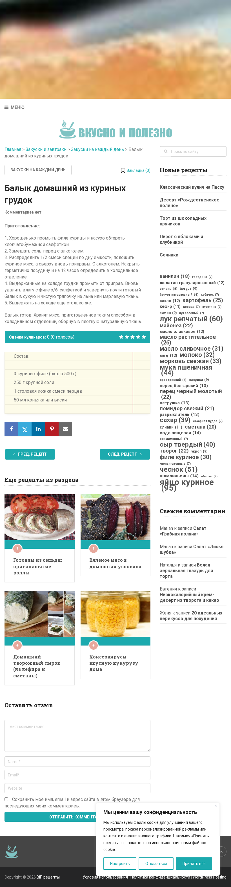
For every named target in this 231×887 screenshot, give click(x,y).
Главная (13, 149)
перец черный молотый (191, 394)
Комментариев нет (23, 212)
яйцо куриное (187, 485)
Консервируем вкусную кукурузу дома (113, 663)
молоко (197, 355)
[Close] (216, 805)
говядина (202, 277)
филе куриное (186, 457)
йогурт (188, 289)
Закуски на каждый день (97, 149)
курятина (211, 307)
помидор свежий (187, 408)
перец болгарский (184, 385)
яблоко (209, 476)
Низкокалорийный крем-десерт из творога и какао (189, 597)
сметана (200, 427)
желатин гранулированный (192, 282)
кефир (170, 306)
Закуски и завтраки (46, 149)
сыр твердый (187, 444)
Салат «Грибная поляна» (183, 531)
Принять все (194, 863)
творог (174, 451)
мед (168, 355)
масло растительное (188, 340)
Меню (18, 107)
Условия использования (105, 877)
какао (170, 300)
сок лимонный (174, 439)
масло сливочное (191, 349)
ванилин (175, 276)
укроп (199, 451)
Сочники (169, 255)
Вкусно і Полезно (117, 125)
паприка (199, 380)
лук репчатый (191, 319)
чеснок (179, 469)
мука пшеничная (186, 370)
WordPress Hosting (209, 877)
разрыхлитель (179, 414)
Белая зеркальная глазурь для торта (186, 570)
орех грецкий (173, 380)
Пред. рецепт (32, 454)
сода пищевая (180, 432)
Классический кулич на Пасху (192, 187)
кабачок (210, 295)
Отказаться (156, 863)
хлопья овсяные (175, 464)
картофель (203, 300)
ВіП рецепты (48, 877)
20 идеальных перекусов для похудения (191, 615)
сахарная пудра (208, 421)
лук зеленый (191, 313)
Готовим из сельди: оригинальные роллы (37, 566)
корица (191, 307)
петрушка (175, 402)
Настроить (120, 863)
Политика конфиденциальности (160, 877)
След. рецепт (123, 454)
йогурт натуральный (179, 295)
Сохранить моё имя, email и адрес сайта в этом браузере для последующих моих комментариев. (72, 803)
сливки (171, 427)
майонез (176, 325)
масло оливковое (182, 331)
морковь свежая (190, 361)
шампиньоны (179, 475)
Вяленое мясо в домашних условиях (115, 563)
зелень (168, 289)
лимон (168, 313)
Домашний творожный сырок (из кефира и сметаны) (36, 666)
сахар (175, 420)
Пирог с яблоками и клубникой (181, 239)
